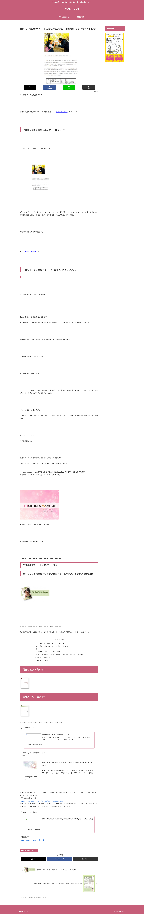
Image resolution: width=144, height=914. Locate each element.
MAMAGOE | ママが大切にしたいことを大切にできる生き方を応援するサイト (67, 763)
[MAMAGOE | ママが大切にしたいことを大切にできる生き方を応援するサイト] (30, 765)
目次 (56, 639)
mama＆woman (61, 112)
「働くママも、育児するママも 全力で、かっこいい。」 (55, 646)
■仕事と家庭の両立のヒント (30, 850)
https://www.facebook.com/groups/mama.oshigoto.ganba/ (42, 801)
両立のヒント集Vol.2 (43, 660)
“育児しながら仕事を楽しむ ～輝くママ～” (52, 643)
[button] (88, 87)
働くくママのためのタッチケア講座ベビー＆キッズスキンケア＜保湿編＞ (60, 654)
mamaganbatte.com (31, 777)
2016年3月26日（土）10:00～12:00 (49, 652)
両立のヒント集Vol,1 (43, 657)
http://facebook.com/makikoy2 (32, 840)
